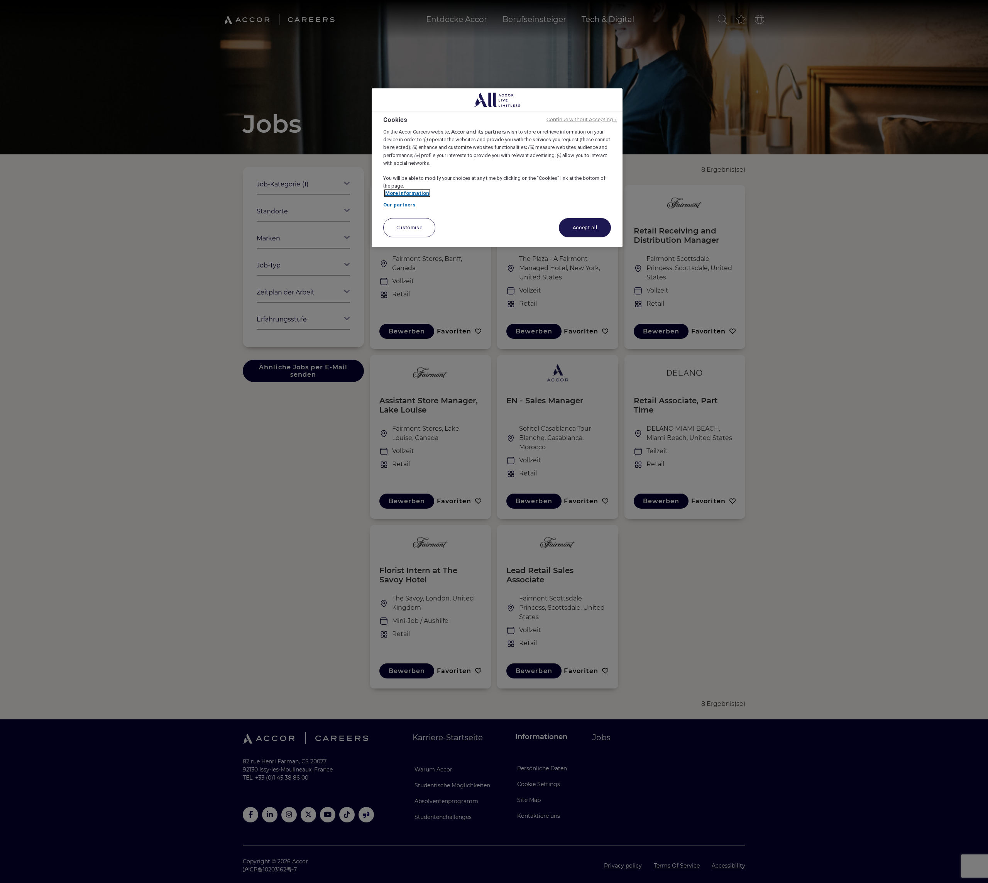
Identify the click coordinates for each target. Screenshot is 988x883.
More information (407, 193)
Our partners (399, 205)
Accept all (585, 227)
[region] (497, 167)
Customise (409, 227)
